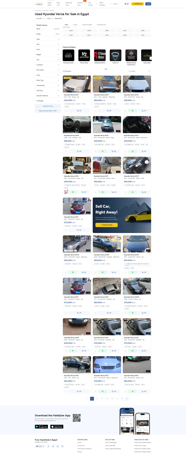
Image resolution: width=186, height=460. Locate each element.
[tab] (66, 24)
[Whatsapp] (132, 110)
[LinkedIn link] (57, 446)
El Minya (98, 346)
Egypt (40, 446)
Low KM (67, 106)
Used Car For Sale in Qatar (142, 449)
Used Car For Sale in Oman (142, 452)
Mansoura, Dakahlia (100, 103)
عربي (128, 4)
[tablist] (107, 24)
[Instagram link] (62, 446)
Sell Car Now (107, 225)
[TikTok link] (53, 446)
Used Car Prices (48, 106)
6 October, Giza (99, 144)
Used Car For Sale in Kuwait (142, 442)
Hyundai (78, 103)
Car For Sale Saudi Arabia (113, 449)
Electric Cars (82, 4)
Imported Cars (69, 4)
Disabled (113, 185)
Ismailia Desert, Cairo (131, 306)
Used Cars (49, 4)
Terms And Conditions (84, 449)
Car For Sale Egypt (111, 442)
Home (79, 442)
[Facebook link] (48, 446)
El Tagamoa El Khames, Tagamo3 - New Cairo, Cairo (137, 264)
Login (148, 4)
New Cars (58, 4)
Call (80, 110)
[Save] (88, 77)
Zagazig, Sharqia (70, 144)
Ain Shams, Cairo (70, 103)
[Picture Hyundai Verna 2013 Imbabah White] (107, 364)
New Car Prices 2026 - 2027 (48, 111)
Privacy (80, 452)
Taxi (147, 144)
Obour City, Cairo (70, 346)
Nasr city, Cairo (70, 384)
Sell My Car (138, 4)
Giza (97, 306)
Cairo (127, 103)
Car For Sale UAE (110, 445)
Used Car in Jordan (140, 445)
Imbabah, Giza (129, 144)
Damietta (68, 263)
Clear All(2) (58, 18)
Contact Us (81, 445)
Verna (83, 103)
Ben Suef (68, 226)
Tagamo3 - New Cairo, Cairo (73, 185)
